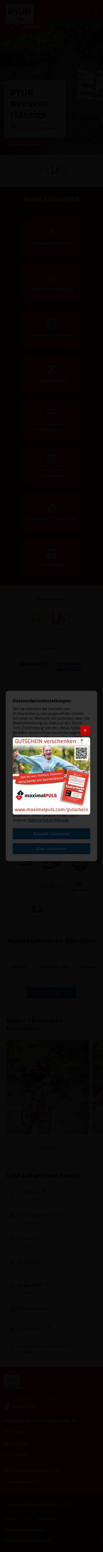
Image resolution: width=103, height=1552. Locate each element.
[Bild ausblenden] (85, 730)
